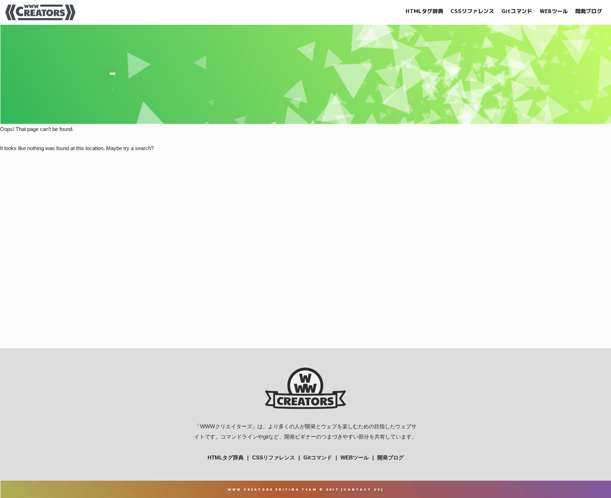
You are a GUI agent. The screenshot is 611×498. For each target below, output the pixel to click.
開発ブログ (589, 11)
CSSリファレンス (472, 11)
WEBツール (554, 11)
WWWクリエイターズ (226, 426)
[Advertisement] (305, 266)
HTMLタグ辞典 (424, 11)
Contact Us (362, 489)
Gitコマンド (517, 11)
